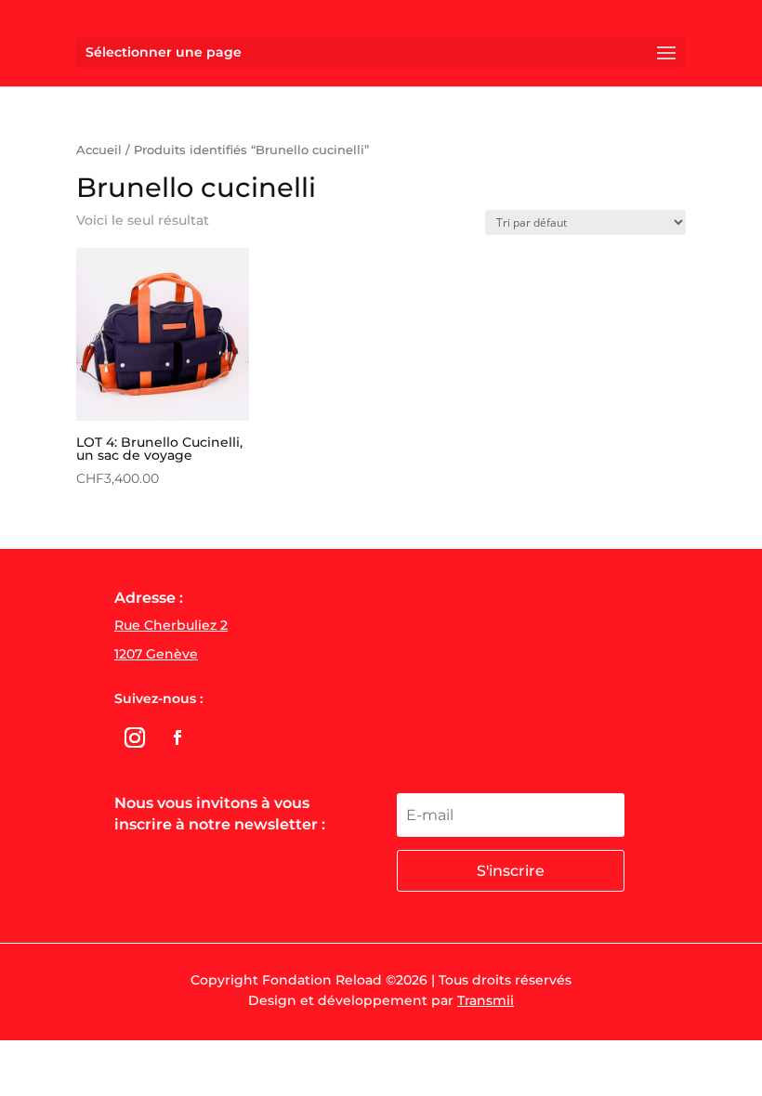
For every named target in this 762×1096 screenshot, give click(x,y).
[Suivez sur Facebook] (177, 737)
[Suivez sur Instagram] (134, 737)
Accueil (99, 150)
